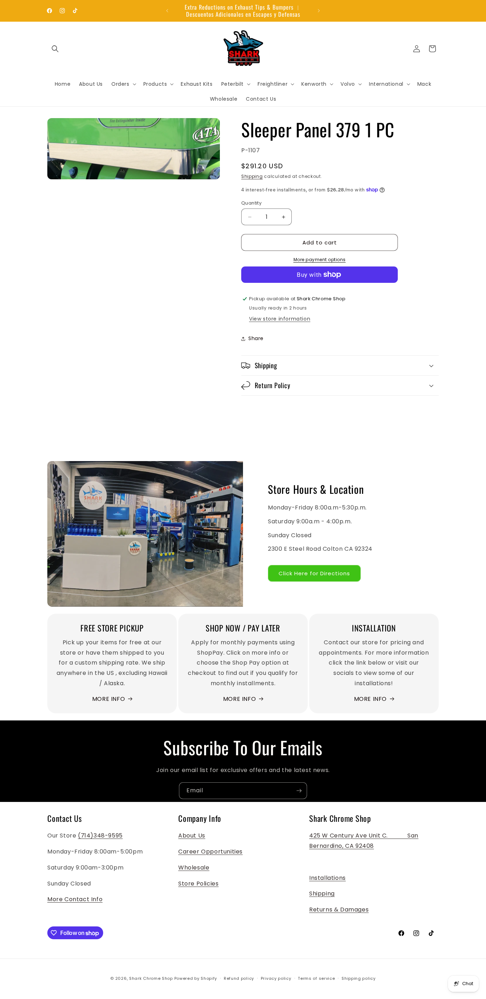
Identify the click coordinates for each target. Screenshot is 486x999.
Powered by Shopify (195, 978)
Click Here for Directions (314, 573)
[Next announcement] (319, 10)
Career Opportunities (210, 851)
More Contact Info (74, 899)
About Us (191, 835)
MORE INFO (108, 699)
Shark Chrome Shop (151, 978)
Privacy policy (276, 978)
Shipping (252, 176)
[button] (55, 49)
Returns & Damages (339, 909)
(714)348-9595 (100, 835)
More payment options (320, 260)
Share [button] (256, 338)
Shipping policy (359, 978)
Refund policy (239, 978)
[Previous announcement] (167, 10)
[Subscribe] (299, 790)
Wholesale (193, 867)
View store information (279, 318)
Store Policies (198, 883)
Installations (327, 878)
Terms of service (316, 978)
